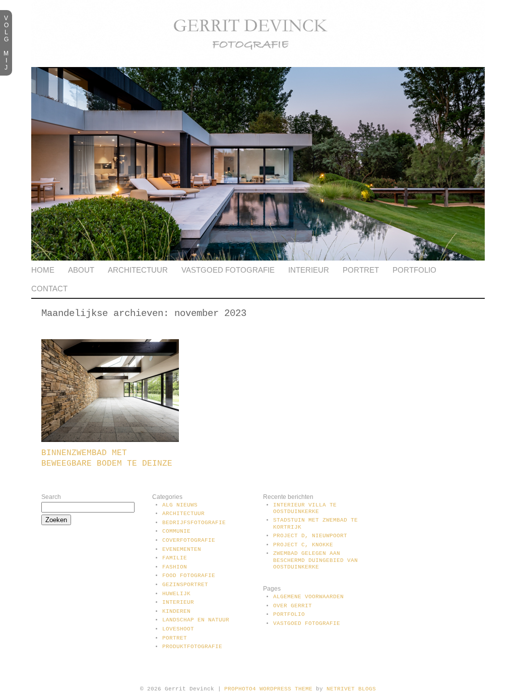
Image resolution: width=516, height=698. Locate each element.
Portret (361, 270)
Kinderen (176, 611)
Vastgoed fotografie (228, 270)
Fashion (174, 567)
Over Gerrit (292, 606)
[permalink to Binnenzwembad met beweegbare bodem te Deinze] (110, 440)
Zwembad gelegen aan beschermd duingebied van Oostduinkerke (315, 559)
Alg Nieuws (180, 505)
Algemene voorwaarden (308, 597)
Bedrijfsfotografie (194, 523)
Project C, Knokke (303, 545)
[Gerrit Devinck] (258, 65)
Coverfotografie (188, 540)
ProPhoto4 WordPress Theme (268, 689)
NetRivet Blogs (351, 689)
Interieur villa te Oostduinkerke (305, 508)
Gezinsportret (185, 585)
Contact (49, 288)
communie (176, 531)
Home (42, 270)
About (81, 270)
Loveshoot (178, 629)
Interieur (308, 270)
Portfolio (414, 270)
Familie (174, 558)
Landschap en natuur (195, 620)
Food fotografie (188, 576)
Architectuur (138, 270)
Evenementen (181, 549)
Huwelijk (176, 594)
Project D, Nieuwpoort (310, 536)
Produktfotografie (192, 647)
